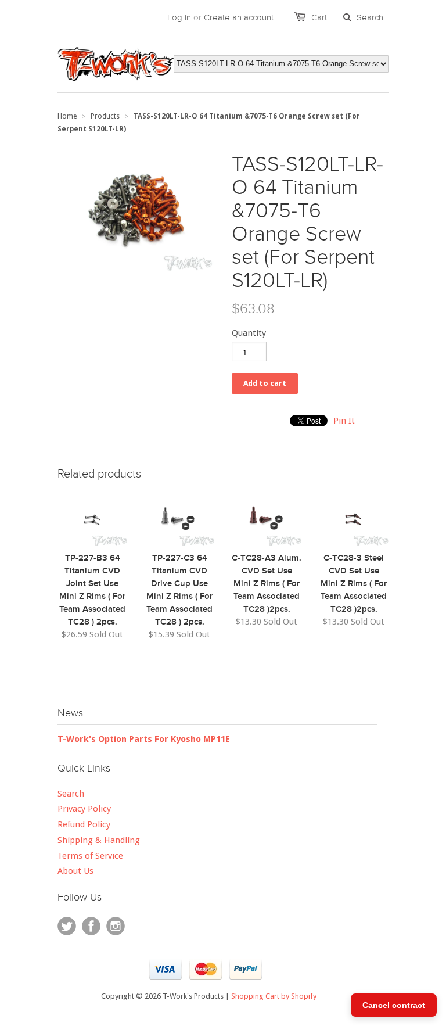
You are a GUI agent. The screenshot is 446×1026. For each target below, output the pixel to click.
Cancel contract (393, 1005)
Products (105, 116)
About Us (75, 871)
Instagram (115, 926)
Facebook (91, 926)
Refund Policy (83, 824)
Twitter (66, 926)
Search (70, 793)
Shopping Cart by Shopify (273, 996)
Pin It (344, 420)
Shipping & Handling (98, 840)
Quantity (249, 333)
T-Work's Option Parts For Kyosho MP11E (143, 739)
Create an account (239, 17)
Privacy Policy (84, 808)
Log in (179, 17)
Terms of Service (90, 856)
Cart (319, 17)
